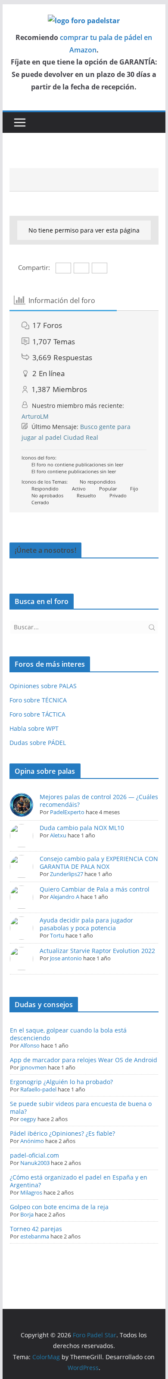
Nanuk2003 (35, 1163)
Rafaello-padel (38, 1089)
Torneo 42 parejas (36, 1229)
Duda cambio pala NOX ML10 (82, 828)
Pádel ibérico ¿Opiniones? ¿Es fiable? (62, 1133)
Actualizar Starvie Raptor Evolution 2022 (97, 951)
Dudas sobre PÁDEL (37, 743)
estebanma (34, 1236)
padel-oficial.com (34, 1155)
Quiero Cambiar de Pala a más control (94, 889)
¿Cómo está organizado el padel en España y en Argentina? (78, 1181)
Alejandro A (64, 897)
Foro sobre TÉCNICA (38, 700)
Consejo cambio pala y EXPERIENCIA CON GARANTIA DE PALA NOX (99, 862)
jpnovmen (33, 1067)
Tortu (57, 935)
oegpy (28, 1119)
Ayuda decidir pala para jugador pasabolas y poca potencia (86, 924)
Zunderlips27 (66, 874)
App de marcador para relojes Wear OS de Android (83, 1060)
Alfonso (30, 1045)
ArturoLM (35, 416)
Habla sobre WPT (34, 728)
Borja (27, 1214)
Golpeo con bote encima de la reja (59, 1207)
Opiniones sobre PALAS (43, 686)
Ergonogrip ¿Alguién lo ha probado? (61, 1082)
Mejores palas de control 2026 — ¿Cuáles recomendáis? (99, 801)
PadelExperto (67, 812)
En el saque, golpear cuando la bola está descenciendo (68, 1034)
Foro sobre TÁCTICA (37, 714)
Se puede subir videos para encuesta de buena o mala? (81, 1107)
